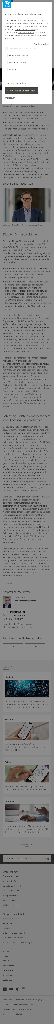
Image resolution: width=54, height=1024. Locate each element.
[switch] (40, 44)
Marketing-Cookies (18, 62)
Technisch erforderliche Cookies (24, 48)
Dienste (12, 69)
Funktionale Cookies (18, 55)
